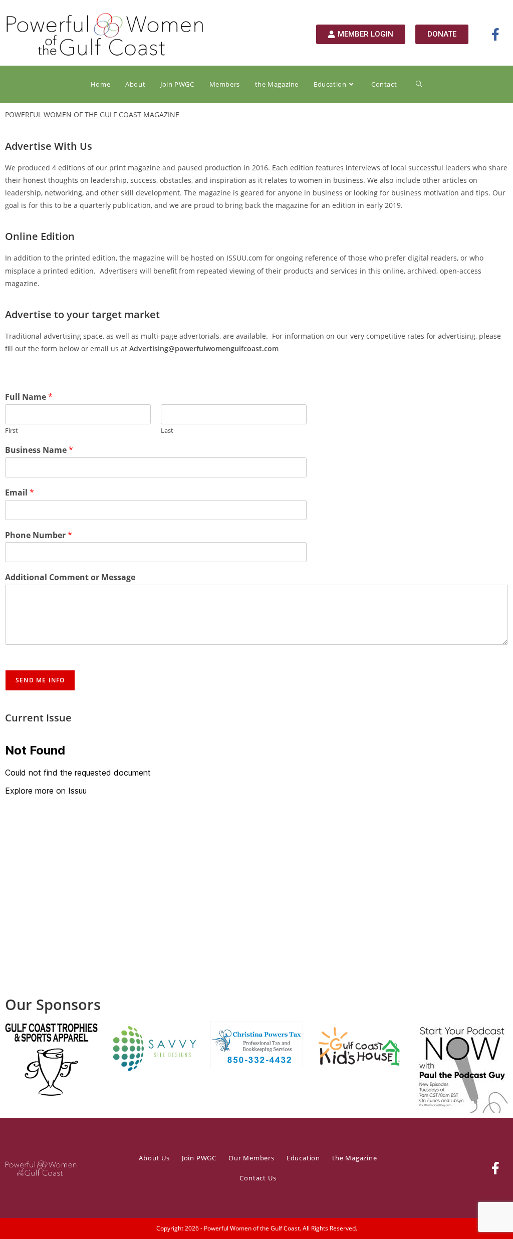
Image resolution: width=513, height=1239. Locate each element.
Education (303, 1157)
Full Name (29, 397)
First (11, 430)
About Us (154, 1157)
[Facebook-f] (495, 34)
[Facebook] (495, 1167)
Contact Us (257, 1177)
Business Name (39, 450)
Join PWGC (199, 1157)
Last (167, 430)
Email (19, 492)
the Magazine (354, 1157)
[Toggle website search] (419, 84)
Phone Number (38, 535)
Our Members (251, 1157)
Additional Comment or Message (70, 577)
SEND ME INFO (40, 680)
